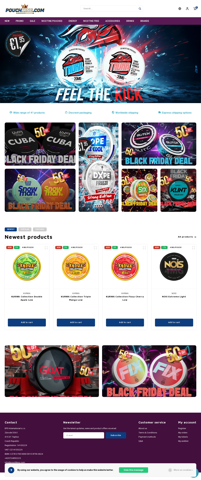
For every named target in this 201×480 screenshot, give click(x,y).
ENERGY (73, 21)
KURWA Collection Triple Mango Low (76, 298)
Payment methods (147, 436)
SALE (32, 21)
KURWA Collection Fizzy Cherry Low (125, 298)
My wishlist (183, 441)
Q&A (141, 441)
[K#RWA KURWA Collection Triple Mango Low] (76, 266)
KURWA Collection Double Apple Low (26, 298)
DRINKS (130, 21)
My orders (182, 432)
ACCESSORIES (112, 21)
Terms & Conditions (148, 432)
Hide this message (133, 470)
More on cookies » (183, 470)
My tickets (183, 436)
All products (185, 236)
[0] (194, 8)
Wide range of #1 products (29, 113)
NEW (7, 21)
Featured (39, 229)
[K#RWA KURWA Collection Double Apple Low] (27, 266)
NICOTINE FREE (91, 21)
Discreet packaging (80, 113)
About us (143, 428)
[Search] (140, 8)
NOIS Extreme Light (174, 296)
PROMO (20, 21)
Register (182, 428)
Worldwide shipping (126, 113)
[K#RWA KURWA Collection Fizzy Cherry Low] (125, 266)
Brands (144, 21)
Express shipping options (177, 113)
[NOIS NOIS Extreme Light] (174, 266)
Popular (25, 229)
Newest (10, 229)
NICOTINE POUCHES (51, 21)
